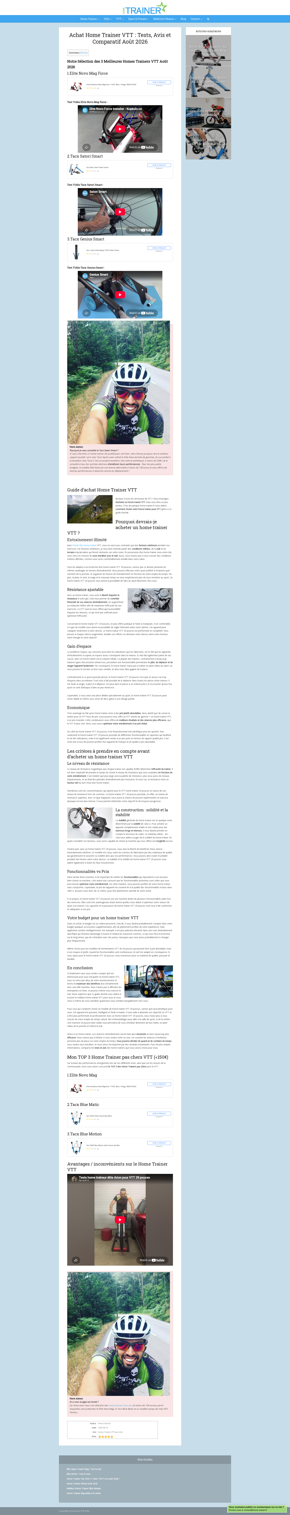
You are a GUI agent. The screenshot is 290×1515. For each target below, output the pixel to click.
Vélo (106, 18)
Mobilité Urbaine (163, 18)
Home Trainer (88, 18)
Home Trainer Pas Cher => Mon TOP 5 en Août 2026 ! (93, 1478)
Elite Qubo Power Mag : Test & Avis (84, 1469)
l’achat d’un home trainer (84, 545)
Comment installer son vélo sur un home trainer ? (208, 144)
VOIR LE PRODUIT (159, 82)
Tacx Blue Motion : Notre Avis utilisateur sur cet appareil (208, 82)
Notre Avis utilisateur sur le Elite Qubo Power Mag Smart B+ (208, 50)
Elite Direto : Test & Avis (78, 1473)
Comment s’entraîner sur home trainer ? (208, 113)
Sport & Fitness (137, 18)
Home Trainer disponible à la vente (84, 1493)
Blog (183, 18)
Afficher (83, 52)
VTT (118, 18)
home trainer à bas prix (121, 1405)
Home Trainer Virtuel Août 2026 (82, 1483)
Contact (195, 18)
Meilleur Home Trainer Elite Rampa (84, 1488)
